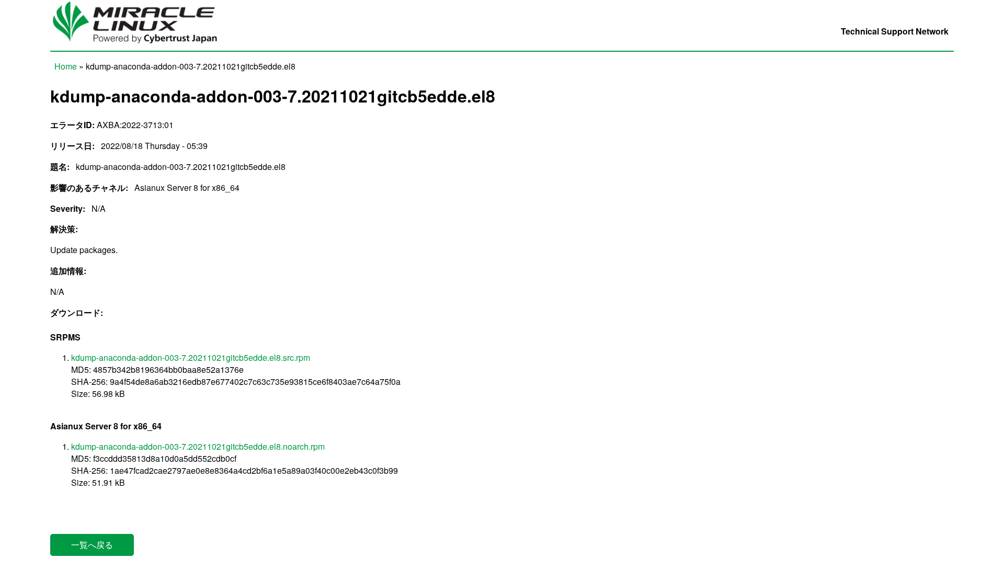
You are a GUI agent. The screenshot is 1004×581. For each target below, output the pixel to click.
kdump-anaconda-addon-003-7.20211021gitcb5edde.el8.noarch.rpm (198, 446)
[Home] (140, 45)
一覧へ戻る (92, 545)
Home (65, 66)
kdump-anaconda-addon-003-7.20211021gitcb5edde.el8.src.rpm (190, 357)
